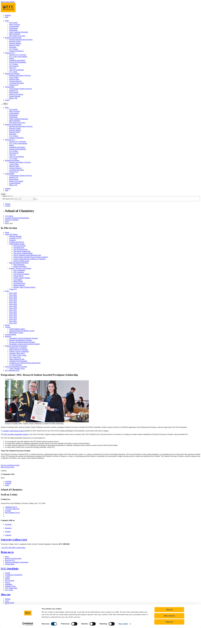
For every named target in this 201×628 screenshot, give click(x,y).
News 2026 (13, 293)
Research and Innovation (13, 558)
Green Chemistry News (17, 368)
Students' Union (10, 586)
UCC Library (13, 64)
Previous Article (6, 465)
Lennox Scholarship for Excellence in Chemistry (29, 259)
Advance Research (15, 81)
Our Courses (13, 22)
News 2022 (13, 300)
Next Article (15, 465)
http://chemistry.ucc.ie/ (12, 512)
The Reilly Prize (18, 247)
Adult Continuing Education (18, 32)
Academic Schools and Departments (17, 218)
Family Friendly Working (21, 278)
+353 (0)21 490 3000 (8, 548)
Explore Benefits (14, 96)
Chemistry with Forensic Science (13, 431)
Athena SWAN (18, 276)
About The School (11, 234)
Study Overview (14, 24)
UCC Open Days (15, 357)
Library (7, 578)
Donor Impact (13, 92)
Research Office (14, 45)
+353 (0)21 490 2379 (12, 509)
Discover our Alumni (16, 94)
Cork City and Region (16, 70)
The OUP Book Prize (20, 249)
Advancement (9, 564)
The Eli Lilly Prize (19, 246)
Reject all (169, 622)
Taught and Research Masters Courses (21, 331)
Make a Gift (13, 98)
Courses (7, 327)
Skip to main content (7, 2)
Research (8, 336)
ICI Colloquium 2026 (12, 370)
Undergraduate (14, 26)
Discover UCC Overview (17, 55)
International (13, 30)
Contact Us (13, 289)
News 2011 (13, 321)
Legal (7, 601)
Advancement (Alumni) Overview (20, 89)
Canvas (7, 582)
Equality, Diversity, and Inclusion (20, 268)
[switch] (74, 623)
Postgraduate (13, 28)
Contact (7, 577)
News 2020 (13, 304)
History (11, 58)
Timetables (8, 584)
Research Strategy (15, 43)
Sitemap (7, 599)
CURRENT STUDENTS (13, 575)
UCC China (13, 72)
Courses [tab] (7, 206)
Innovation (12, 47)
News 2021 (13, 302)
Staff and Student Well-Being (19, 263)
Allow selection (169, 616)
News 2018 (13, 308)
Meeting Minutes (19, 285)
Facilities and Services (16, 242)
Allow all (169, 609)
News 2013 (13, 317)
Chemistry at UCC (15, 238)
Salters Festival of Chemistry (18, 349)
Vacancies (12, 240)
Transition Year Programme (18, 361)
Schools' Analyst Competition (19, 351)
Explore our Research (16, 51)
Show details (123, 624)
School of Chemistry (12, 220)
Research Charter (15, 41)
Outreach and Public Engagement (16, 346)
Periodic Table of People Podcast (24, 287)
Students (8, 15)
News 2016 (13, 312)
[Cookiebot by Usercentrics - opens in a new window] (28, 623)
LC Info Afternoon (15, 365)
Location (8, 511)
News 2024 (13, 297)
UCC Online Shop (11, 588)
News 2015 (13, 314)
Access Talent (13, 77)
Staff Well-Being (18, 264)
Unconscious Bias (19, 283)
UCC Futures (13, 49)
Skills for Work (14, 79)
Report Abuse (9, 603)
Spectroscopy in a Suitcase (18, 348)
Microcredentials (14, 34)
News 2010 (13, 323)
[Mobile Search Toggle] (2, 104)
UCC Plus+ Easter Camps (17, 355)
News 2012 (13, 319)
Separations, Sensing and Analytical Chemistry (24, 344)
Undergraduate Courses (17, 329)
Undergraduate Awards (16, 244)
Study (7, 556)
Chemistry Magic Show (17, 353)
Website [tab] (7, 204)
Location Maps (20, 548)
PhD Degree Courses (16, 332)
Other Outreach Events (16, 359)
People (7, 325)
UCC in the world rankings (18, 56)
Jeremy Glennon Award (21, 261)
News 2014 (13, 315)
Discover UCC (10, 560)
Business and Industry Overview (20, 75)
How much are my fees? (17, 36)
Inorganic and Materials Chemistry (20, 340)
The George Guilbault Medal (23, 253)
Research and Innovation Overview (21, 39)
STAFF (7, 573)
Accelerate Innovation (16, 83)
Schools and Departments (17, 62)
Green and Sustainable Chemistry (16, 366)
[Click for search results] (37, 199)
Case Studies (17, 280)
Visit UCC (12, 68)
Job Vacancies (14, 66)
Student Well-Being (19, 266)
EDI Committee (18, 272)
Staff (6, 17)
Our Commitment (19, 270)
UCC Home (9, 216)
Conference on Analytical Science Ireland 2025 (24, 363)
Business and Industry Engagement (16, 562)
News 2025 (13, 295)
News (7, 221)
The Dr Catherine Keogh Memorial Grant (27, 255)
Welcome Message (15, 236)
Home (7, 232)
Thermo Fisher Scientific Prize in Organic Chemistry (30, 257)
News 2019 (13, 306)
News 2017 (13, 310)
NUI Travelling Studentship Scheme (16, 434)
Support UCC (13, 85)
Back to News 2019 (7, 467)
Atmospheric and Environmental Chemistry (23, 338)
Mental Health (18, 281)
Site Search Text (8, 199)
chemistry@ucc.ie (11, 507)
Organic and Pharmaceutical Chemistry (22, 342)
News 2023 (13, 298)
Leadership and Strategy (17, 60)
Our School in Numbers (21, 274)
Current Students (10, 334)
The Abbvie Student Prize (21, 251)
